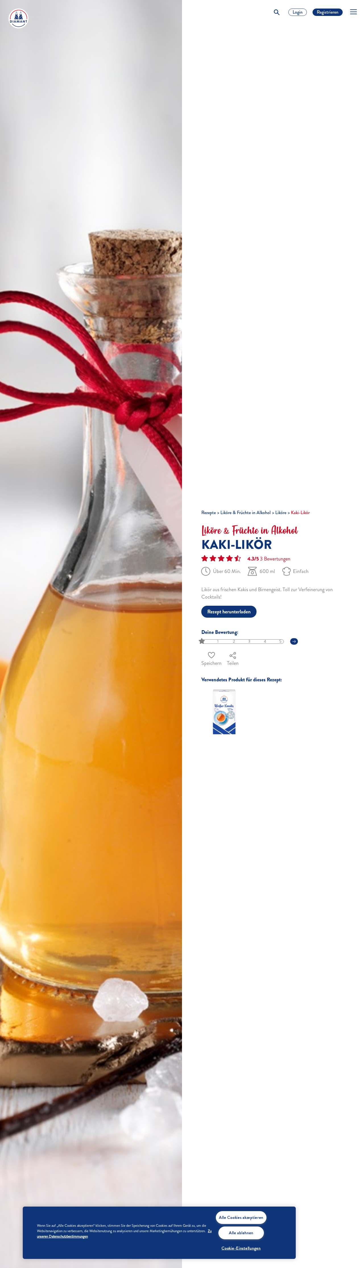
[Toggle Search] (277, 12)
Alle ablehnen (241, 1233)
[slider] (202, 641)
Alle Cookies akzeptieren (241, 1217)
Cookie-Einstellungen (241, 1248)
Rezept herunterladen (229, 611)
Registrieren (327, 12)
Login (298, 12)
